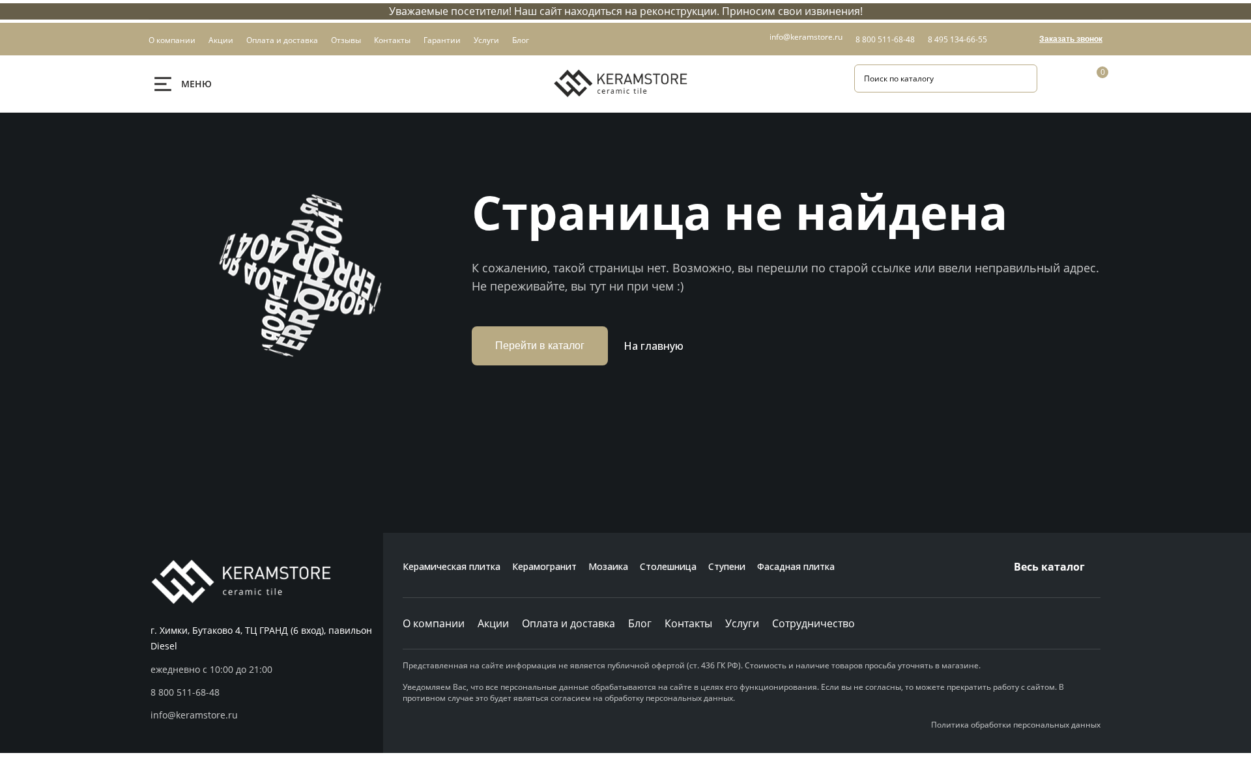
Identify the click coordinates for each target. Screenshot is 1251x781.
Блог (640, 623)
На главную (653, 346)
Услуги (742, 623)
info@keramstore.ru (805, 36)
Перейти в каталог (539, 345)
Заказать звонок (1070, 39)
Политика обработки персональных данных (1015, 724)
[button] (267, 692)
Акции (493, 623)
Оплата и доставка (568, 623)
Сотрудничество (813, 623)
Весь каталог (1049, 567)
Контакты (688, 623)
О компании (434, 623)
